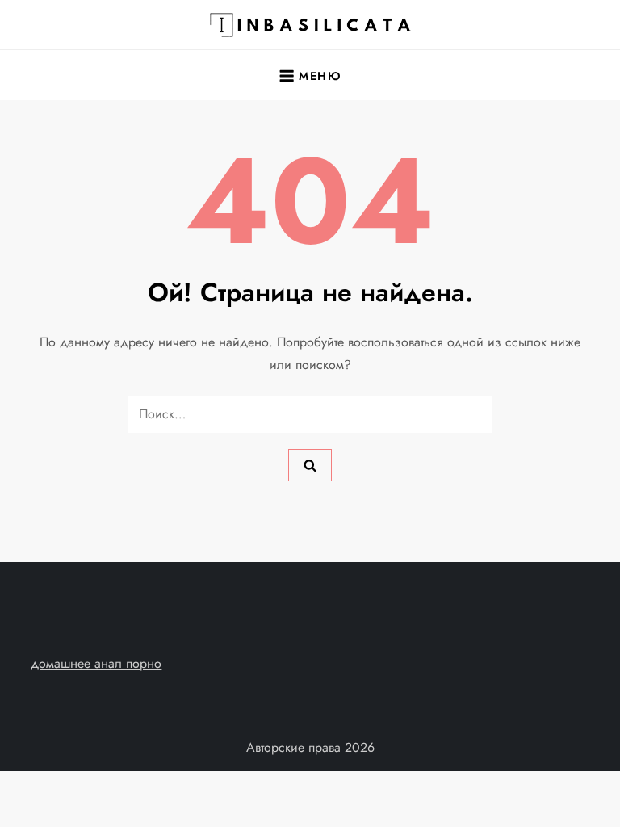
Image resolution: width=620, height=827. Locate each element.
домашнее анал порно (96, 663)
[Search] (310, 465)
